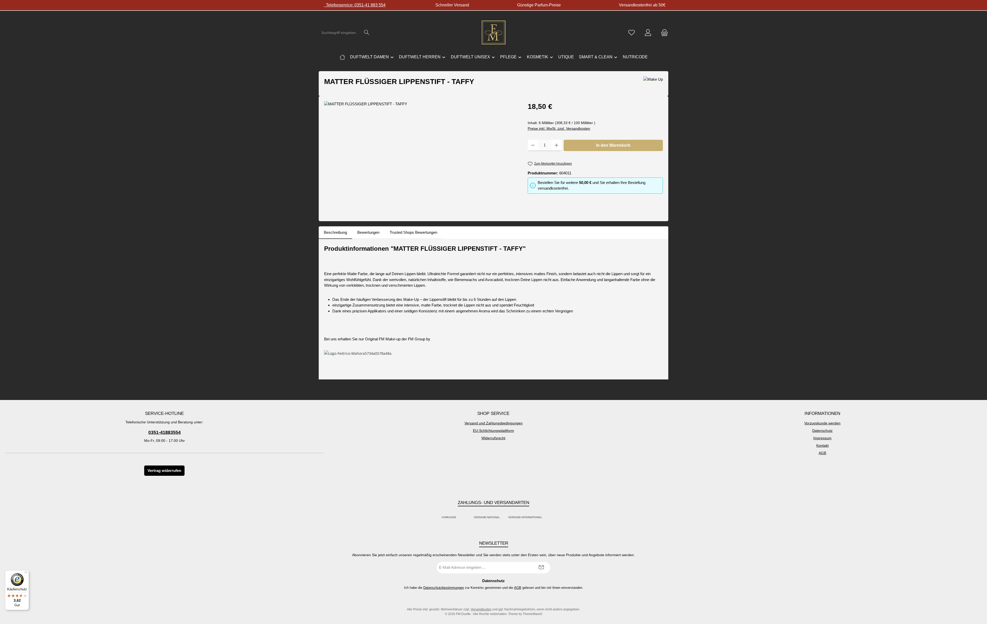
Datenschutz (822, 431)
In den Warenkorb (613, 145)
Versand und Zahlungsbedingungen (493, 423)
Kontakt (822, 445)
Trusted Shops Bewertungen (413, 232)
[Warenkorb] (662, 32)
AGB (822, 453)
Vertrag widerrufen (164, 470)
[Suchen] (367, 32)
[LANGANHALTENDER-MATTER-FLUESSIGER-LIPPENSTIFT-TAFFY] (420, 156)
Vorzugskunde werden (822, 423)
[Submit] (541, 567)
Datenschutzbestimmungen (443, 588)
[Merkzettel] (631, 32)
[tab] (335, 232)
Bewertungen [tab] (368, 232)
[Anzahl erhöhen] (556, 145)
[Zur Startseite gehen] (493, 32)
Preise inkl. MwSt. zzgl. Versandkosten (559, 128)
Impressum (822, 438)
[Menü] (26, 573)
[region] (421, 156)
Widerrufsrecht (493, 438)
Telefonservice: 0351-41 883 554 (355, 5)
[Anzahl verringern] (533, 145)
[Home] (342, 57)
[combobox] (340, 32)
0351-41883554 (164, 432)
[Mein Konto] (648, 32)
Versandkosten (481, 609)
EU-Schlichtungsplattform (493, 431)
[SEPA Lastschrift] (547, 517)
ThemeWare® (532, 614)
